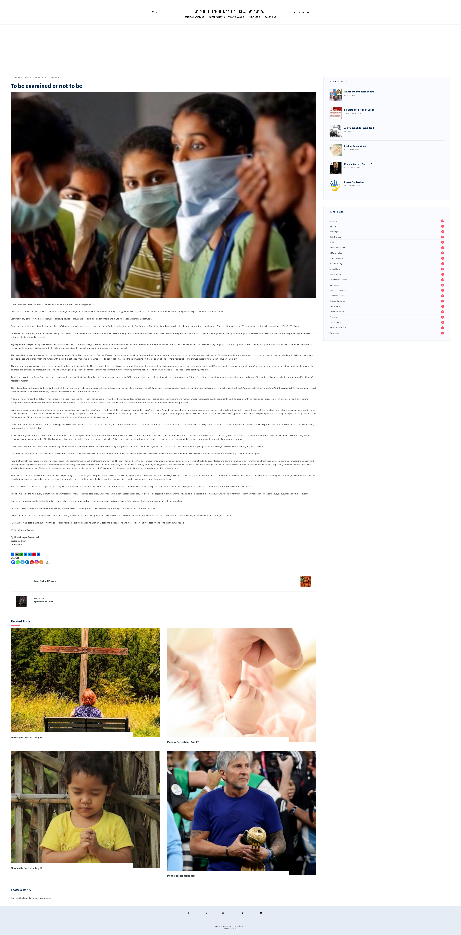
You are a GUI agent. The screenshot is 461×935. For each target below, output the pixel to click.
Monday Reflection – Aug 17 (183, 742)
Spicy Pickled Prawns (45, 579)
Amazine (333, 221)
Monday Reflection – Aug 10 (26, 868)
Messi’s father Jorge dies (181, 875)
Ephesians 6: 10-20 (43, 600)
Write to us (334, 333)
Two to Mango (236, 17)
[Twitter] (30, 555)
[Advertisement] (230, 51)
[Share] (39, 555)
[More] (41, 562)
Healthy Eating (336, 263)
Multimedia (254, 17)
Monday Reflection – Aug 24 (26, 737)
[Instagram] (36, 562)
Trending (55, 78)
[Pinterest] (34, 555)
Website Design (220, 926)
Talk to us (270, 17)
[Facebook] (13, 555)
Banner (333, 226)
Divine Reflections (337, 247)
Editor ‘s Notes (217, 17)
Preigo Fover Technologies (237, 926)
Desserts (333, 242)
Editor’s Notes (42, 78)
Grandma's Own (336, 258)
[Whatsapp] (18, 562)
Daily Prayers (335, 237)
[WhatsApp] (21, 555)
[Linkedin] (27, 562)
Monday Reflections (338, 279)
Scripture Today (336, 295)
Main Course (335, 274)
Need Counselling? (338, 290)
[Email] (17, 555)
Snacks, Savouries (337, 301)
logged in (27, 898)
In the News (335, 269)
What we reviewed (338, 327)
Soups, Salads (335, 306)
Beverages (334, 231)
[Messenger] (26, 555)
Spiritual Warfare (194, 17)
